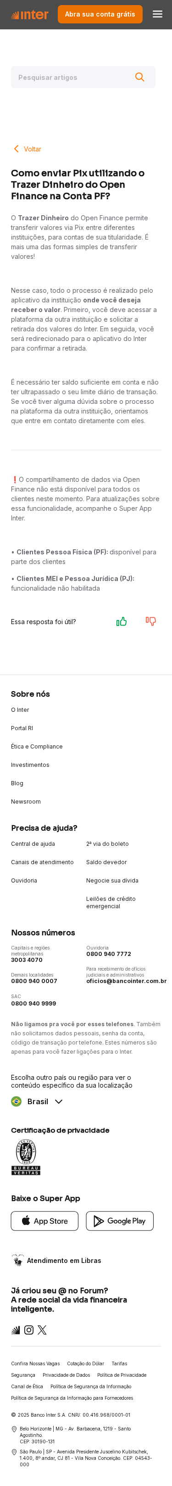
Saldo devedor (106, 862)
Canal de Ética (27, 1386)
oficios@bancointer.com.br (126, 981)
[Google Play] (120, 1220)
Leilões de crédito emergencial (111, 902)
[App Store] (45, 1220)
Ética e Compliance (37, 746)
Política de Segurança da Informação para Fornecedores (72, 1398)
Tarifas (119, 1363)
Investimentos (30, 764)
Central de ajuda (33, 843)
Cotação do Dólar (85, 1363)
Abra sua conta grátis (100, 14)
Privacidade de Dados (66, 1375)
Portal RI (22, 728)
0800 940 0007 (34, 981)
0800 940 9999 (33, 1003)
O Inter (20, 709)
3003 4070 (27, 959)
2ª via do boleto (107, 843)
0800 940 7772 (108, 953)
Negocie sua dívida (112, 880)
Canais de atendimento (42, 862)
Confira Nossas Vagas (35, 1363)
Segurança (23, 1375)
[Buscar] (140, 77)
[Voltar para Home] (29, 14)
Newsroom (26, 801)
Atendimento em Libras (64, 1260)
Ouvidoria (24, 880)
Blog (17, 783)
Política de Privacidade (121, 1375)
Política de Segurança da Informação (90, 1386)
